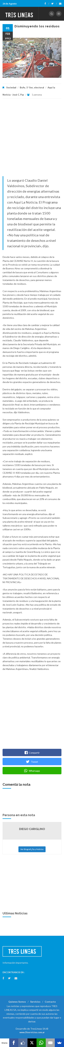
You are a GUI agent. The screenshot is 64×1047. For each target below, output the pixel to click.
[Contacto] (60, 3)
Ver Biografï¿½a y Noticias (32, 849)
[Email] (50, 1042)
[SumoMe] (59, 1042)
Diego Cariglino (32, 829)
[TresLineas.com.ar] (19, 14)
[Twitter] (54, 3)
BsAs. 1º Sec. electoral (32, 87)
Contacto (50, 1001)
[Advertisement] (32, 139)
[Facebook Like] (22, 1042)
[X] (32, 1042)
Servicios (35, 1001)
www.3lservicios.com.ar (32, 1032)
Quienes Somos (17, 1001)
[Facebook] (47, 3)
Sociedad (11, 87)
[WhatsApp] (41, 1042)
